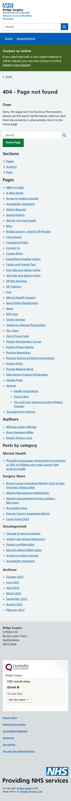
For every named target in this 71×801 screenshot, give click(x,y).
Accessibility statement (20, 204)
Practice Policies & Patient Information (30, 358)
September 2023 (16, 599)
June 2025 (12, 582)
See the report (17, 699)
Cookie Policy (14, 253)
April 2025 (12, 588)
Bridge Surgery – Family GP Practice (28, 231)
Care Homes (14, 237)
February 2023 (15, 610)
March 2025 (13, 593)
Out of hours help (17, 336)
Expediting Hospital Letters (23, 259)
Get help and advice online (23, 270)
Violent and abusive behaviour (25, 539)
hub (8, 292)
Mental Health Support (21, 297)
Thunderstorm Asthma (20, 411)
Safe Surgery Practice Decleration (27, 374)
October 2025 (14, 577)
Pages (10, 161)
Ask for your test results (21, 220)
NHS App (12, 314)
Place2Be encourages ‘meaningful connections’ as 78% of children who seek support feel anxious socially (36, 465)
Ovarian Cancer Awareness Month (28, 513)
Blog (9, 226)
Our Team (12, 330)
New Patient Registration (22, 303)
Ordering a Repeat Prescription (25, 325)
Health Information (26, 391)
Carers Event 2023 (17, 519)
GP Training (13, 286)
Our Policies (9, 744)
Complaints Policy (17, 242)
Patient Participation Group (23, 341)
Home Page (13, 142)
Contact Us (13, 248)
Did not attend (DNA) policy (24, 550)
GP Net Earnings (16, 281)
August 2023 (14, 604)
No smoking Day (16, 508)
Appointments (26, 38)
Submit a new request (17, 65)
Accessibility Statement (15, 731)
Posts (9, 172)
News (9, 308)
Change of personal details (23, 533)
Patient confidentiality (20, 544)
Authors (11, 167)
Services (11, 385)
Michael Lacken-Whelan (21, 427)
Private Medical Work (19, 369)
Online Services (15, 319)
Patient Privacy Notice (20, 347)
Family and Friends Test (21, 264)
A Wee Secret (14, 193)
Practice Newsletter (18, 352)
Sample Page (14, 380)
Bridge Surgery (25, 788)
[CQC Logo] (17, 670)
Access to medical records (22, 198)
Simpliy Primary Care (19, 438)
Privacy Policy (14, 363)
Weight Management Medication (28, 493)
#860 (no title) (15, 187)
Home (9, 38)
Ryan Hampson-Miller (20, 432)
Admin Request (16, 209)
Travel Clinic (21, 396)
